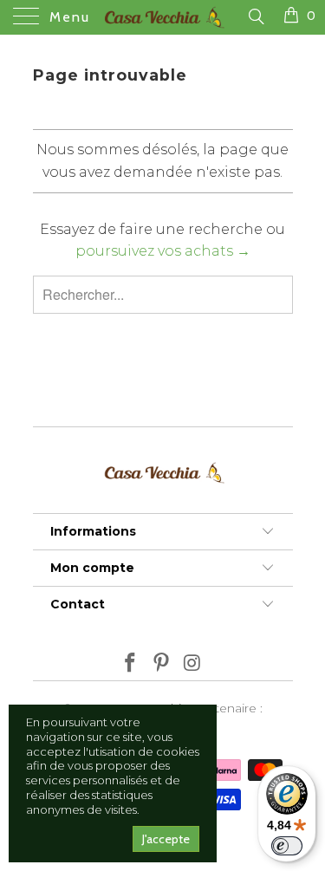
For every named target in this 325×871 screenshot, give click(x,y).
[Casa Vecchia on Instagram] (192, 664)
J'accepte (166, 839)
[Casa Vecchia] (162, 17)
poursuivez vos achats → (162, 251)
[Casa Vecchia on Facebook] (131, 664)
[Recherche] (255, 16)
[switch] (286, 845)
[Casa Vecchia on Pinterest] (162, 664)
